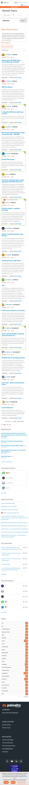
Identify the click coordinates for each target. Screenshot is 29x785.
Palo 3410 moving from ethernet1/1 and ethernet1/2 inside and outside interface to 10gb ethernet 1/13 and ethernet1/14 (14, 435)
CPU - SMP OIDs (13, 506)
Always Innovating (6, 632)
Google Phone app (8, 159)
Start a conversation (7, 46)
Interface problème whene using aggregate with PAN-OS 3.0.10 (13, 180)
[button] (6, 782)
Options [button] (23, 20)
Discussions (6, 20)
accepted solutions (6, 629)
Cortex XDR (4, 687)
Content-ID (4, 679)
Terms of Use (6, 727)
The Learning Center (8, 745)
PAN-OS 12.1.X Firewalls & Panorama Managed (12, 441)
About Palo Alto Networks (10, 712)
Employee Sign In (25, 2)
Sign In (20, 2)
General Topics (17, 77)
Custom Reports (7, 407)
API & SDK (4, 637)
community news (5, 670)
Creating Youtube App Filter (11, 260)
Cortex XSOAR (5, 690)
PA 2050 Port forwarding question (13, 358)
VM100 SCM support (6, 456)
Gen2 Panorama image (9, 503)
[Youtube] (12, 761)
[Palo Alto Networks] (14, 705)
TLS (3, 285)
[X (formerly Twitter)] (7, 761)
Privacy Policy (6, 724)
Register (16, 2)
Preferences (21, 782)
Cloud (3, 661)
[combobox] (8, 15)
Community (4, 664)
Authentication (5, 646)
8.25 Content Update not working (13, 310)
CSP (3, 693)
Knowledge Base (7, 748)
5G (2, 626)
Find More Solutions (5, 461)
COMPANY (6, 710)
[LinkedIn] (16, 761)
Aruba (3, 643)
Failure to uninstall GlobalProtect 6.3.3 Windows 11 (17, 529)
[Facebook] (21, 761)
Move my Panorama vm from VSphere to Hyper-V (17, 522)
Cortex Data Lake (5, 685)
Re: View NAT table (6, 564)
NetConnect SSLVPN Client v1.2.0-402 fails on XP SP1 (11, 61)
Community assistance (6, 667)
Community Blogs (7, 739)
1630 (19, 421)
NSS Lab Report (7, 87)
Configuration (5, 673)
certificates (4, 655)
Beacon (3, 649)
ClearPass (4, 658)
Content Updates (5, 676)
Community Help (7, 742)
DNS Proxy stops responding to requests (18, 525)
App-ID (3, 640)
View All (3, 493)
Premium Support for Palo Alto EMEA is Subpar (12, 445)
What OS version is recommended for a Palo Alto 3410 (16, 532)
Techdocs (5, 751)
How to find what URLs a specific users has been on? (13, 334)
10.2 (2, 623)
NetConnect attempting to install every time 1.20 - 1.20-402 (13, 133)
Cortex (3, 682)
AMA (3, 634)
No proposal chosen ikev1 (13, 512)
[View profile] (3, 54)
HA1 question (15, 509)
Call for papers (5, 652)
